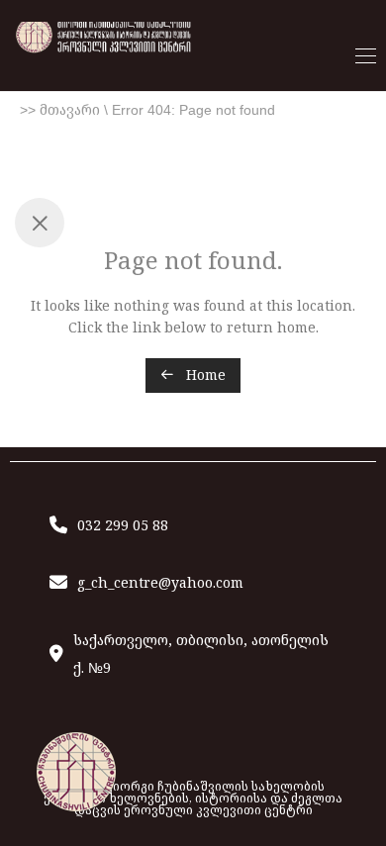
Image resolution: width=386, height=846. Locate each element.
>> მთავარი (60, 110)
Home (204, 374)
